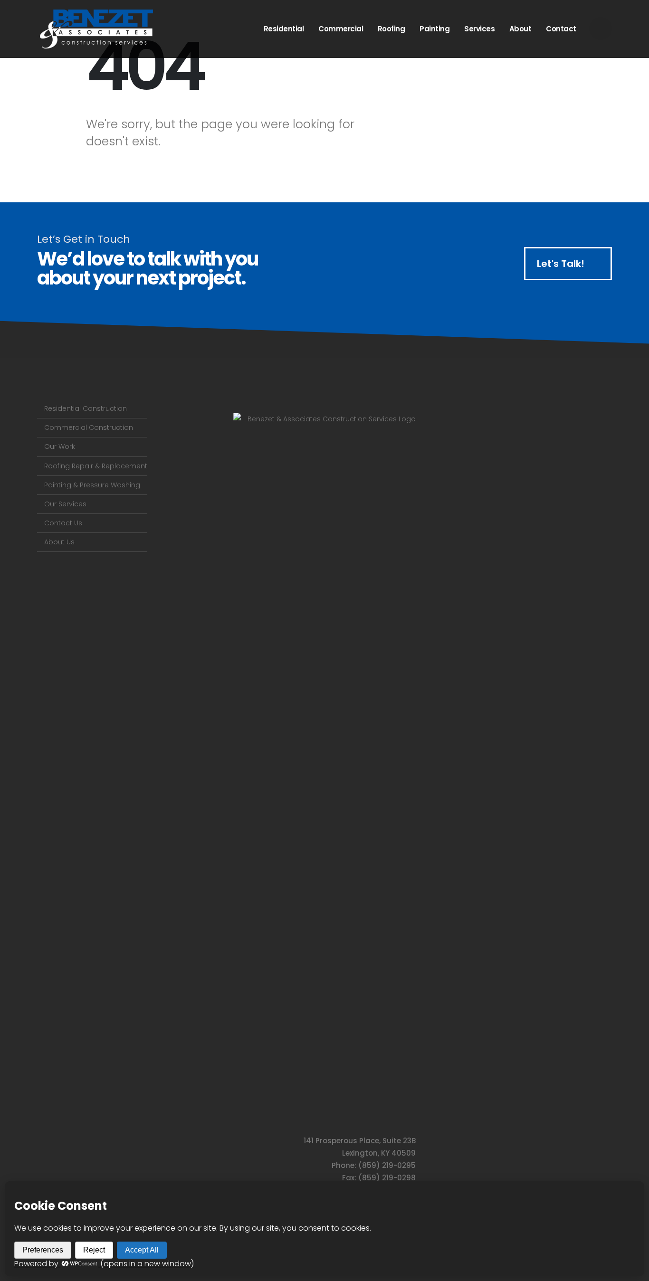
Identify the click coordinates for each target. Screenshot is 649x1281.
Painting (434, 29)
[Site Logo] (96, 29)
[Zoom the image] (324, 419)
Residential (284, 29)
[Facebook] (600, 28)
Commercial (340, 29)
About (520, 29)
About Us (59, 542)
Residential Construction (85, 408)
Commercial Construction (88, 427)
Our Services (65, 504)
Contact (561, 29)
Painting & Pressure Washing (92, 485)
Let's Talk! (562, 263)
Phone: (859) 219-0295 (374, 1165)
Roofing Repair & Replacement (95, 466)
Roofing (391, 29)
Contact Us (63, 523)
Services (479, 29)
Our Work (59, 446)
